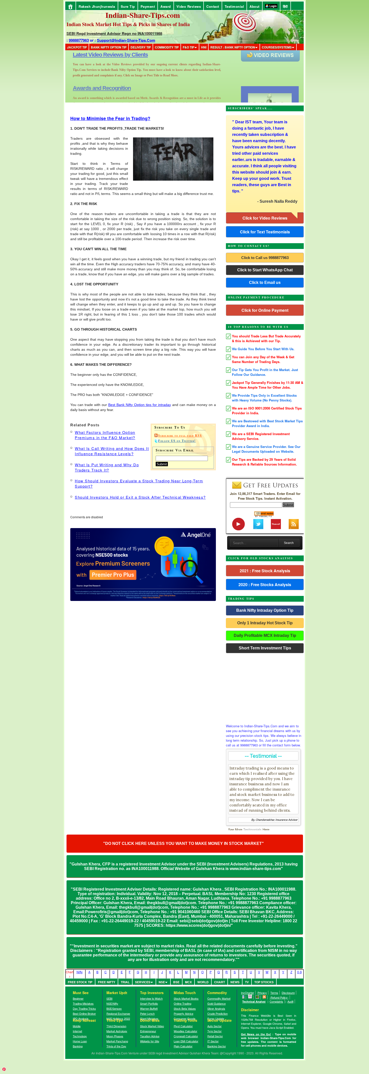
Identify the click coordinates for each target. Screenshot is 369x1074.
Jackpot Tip (77, 47)
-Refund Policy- (279, 997)
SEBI (109, 998)
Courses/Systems (277, 47)
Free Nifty (106, 982)
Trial (125, 982)
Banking (78, 1046)
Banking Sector (216, 1046)
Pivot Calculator (183, 1026)
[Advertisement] (265, 687)
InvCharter (247, 993)
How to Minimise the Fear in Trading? (110, 118)
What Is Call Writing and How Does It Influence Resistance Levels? (112, 451)
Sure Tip (128, 6)
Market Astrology (116, 1031)
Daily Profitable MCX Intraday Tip (265, 635)
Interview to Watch (151, 998)
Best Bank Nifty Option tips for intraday (139, 405)
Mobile (77, 1026)
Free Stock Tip (80, 982)
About (255, 6)
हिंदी (285, 6)
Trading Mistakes (83, 1003)
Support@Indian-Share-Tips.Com (126, 40)
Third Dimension (116, 1026)
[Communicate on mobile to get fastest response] (243, 997)
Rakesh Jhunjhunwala (97, 6)
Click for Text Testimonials (265, 232)
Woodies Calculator (185, 1031)
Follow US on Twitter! (177, 441)
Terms (274, 993)
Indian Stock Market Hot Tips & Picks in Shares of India (128, 24)
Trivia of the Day (116, 1046)
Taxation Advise (149, 1036)
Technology (80, 1036)
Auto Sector (214, 1026)
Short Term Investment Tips (265, 648)
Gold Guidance (216, 1003)
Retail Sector (215, 1036)
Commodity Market (218, 998)
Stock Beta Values (185, 1008)
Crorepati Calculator (186, 1036)
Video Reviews (188, 6)
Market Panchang (117, 1041)
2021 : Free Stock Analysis (265, 571)
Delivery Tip (141, 47)
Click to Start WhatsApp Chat (265, 270)
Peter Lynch (147, 1013)
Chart (219, 982)
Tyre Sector (214, 1031)
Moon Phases (114, 1036)
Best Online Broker (84, 1013)
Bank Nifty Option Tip (109, 47)
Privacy (262, 993)
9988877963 (79, 40)
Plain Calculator (183, 1046)
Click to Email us (265, 282)
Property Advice (183, 1013)
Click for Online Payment (264, 310)
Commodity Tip (167, 47)
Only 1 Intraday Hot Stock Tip (265, 623)
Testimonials (252, 829)
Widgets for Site (149, 1041)
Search (289, 543)
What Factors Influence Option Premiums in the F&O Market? (105, 435)
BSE (176, 982)
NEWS (234, 982)
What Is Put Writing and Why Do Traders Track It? (107, 467)
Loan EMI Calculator (186, 1041)
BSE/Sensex (114, 1008)
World (203, 982)
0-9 (299, 972)
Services (142, 982)
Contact (212, 6)
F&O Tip (188, 47)
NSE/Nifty (112, 1003)
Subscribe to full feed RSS (180, 435)
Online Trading (182, 1003)
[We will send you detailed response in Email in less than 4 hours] (250, 997)
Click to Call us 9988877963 (265, 257)
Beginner (78, 998)
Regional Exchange (118, 1013)
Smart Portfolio (149, 1003)
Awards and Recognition (102, 55)
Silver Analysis (216, 1008)
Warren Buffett (149, 1008)
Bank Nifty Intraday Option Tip (264, 610)
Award (165, 6)
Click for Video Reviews (264, 218)
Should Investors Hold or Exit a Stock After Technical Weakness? (140, 497)
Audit (290, 1001)
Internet (77, 1031)
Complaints (276, 1001)
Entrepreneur (148, 1031)
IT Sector (213, 1041)
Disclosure (288, 993)
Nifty (80, 972)
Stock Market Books (186, 998)
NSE (162, 982)
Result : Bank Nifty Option (232, 47)
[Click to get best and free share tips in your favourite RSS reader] (264, 997)
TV (247, 982)
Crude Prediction (217, 1013)
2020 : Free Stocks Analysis (264, 584)
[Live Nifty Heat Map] (257, 997)
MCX (188, 982)
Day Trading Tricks (84, 1008)
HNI (203, 47)
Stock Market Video (152, 1026)
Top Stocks (264, 982)
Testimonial (234, 6)
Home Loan (80, 1041)
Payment (148, 6)
